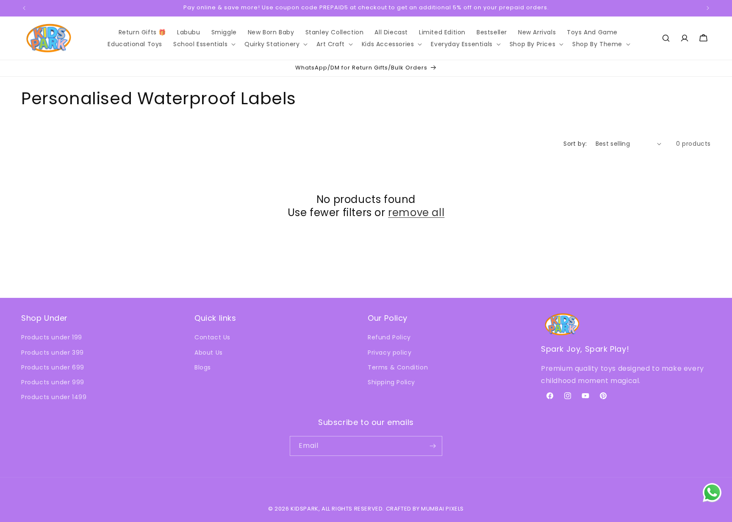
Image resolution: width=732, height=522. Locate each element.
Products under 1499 (53, 397)
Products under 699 (52, 367)
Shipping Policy (391, 382)
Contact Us (212, 337)
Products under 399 (52, 352)
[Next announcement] (708, 8)
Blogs (202, 367)
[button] (203, 44)
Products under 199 (51, 337)
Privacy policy (389, 352)
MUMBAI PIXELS (442, 509)
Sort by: (575, 143)
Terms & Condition (398, 367)
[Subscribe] (432, 446)
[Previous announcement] (24, 8)
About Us (208, 352)
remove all (416, 212)
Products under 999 (52, 382)
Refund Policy (389, 337)
